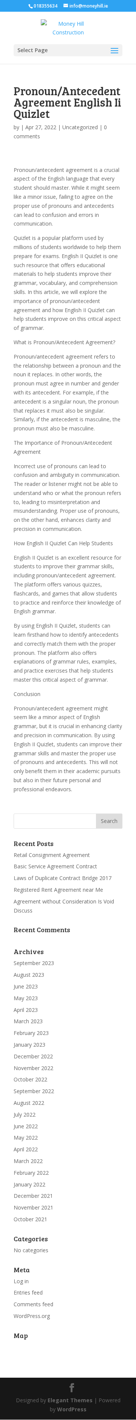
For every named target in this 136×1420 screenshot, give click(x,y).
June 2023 (26, 986)
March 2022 (28, 1161)
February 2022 (31, 1172)
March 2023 (28, 1021)
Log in (21, 1281)
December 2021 (33, 1195)
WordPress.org (32, 1315)
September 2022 (34, 1091)
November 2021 (33, 1207)
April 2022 (26, 1149)
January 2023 (29, 1044)
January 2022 (29, 1184)
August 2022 (29, 1102)
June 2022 (26, 1126)
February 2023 (31, 1032)
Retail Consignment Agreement (52, 854)
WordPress (72, 1409)
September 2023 (34, 963)
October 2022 (30, 1079)
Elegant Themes (70, 1400)
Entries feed (28, 1292)
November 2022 (33, 1068)
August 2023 (29, 974)
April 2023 (26, 1009)
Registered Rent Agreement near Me (58, 889)
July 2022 (25, 1114)
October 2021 (30, 1219)
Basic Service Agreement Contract (55, 866)
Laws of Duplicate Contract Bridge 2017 (62, 878)
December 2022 (33, 1056)
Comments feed (33, 1304)
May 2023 (26, 998)
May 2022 (26, 1137)
